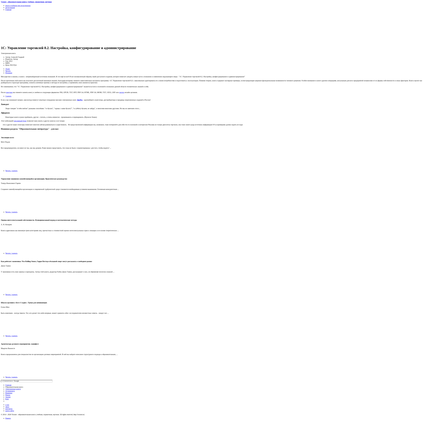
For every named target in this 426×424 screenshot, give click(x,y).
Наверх (8, 418)
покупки (9, 92)
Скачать (8, 96)
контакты (8, 409)
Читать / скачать (11, 171)
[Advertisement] (67, 27)
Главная (8, 385)
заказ (7, 407)
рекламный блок (20, 121)
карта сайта (9, 411)
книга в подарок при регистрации (18, 6)
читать (121, 92)
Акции (8, 397)
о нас (7, 405)
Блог (7, 399)
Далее (7, 69)
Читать (8, 71)
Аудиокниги (10, 391)
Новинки (8, 393)
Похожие (8, 73)
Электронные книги (13, 389)
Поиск (7, 395)
